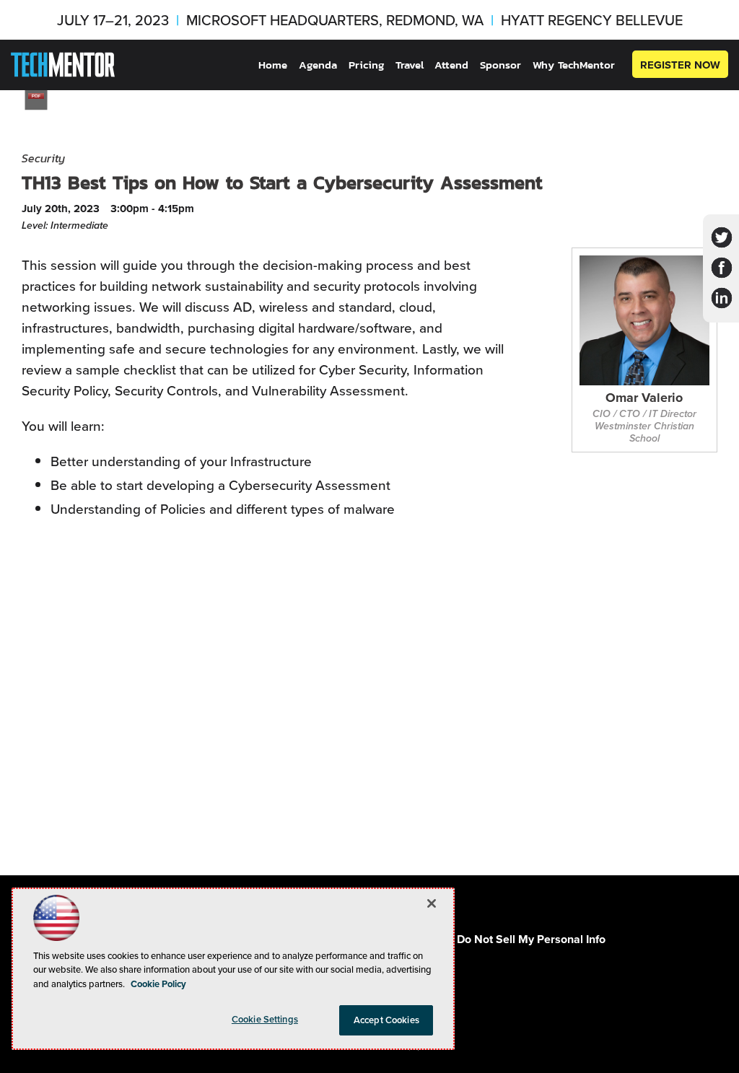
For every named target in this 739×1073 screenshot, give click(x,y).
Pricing (366, 64)
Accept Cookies (386, 1020)
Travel (409, 64)
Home (272, 64)
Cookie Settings (265, 1019)
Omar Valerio (644, 398)
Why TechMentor (574, 64)
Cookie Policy (158, 984)
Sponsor (500, 64)
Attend (451, 64)
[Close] (431, 903)
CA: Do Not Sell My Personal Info (520, 939)
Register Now (680, 65)
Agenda (318, 64)
